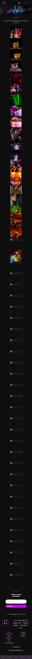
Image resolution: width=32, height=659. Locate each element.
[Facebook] (25, 3)
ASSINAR (10, 606)
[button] (19, 3)
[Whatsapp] (29, 3)
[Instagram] (27, 3)
